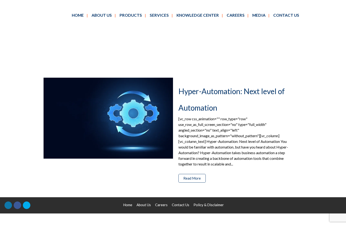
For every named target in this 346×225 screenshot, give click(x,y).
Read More (192, 178)
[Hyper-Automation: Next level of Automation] (108, 118)
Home (127, 205)
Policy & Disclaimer (208, 205)
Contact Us (180, 205)
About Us (144, 205)
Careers (161, 205)
